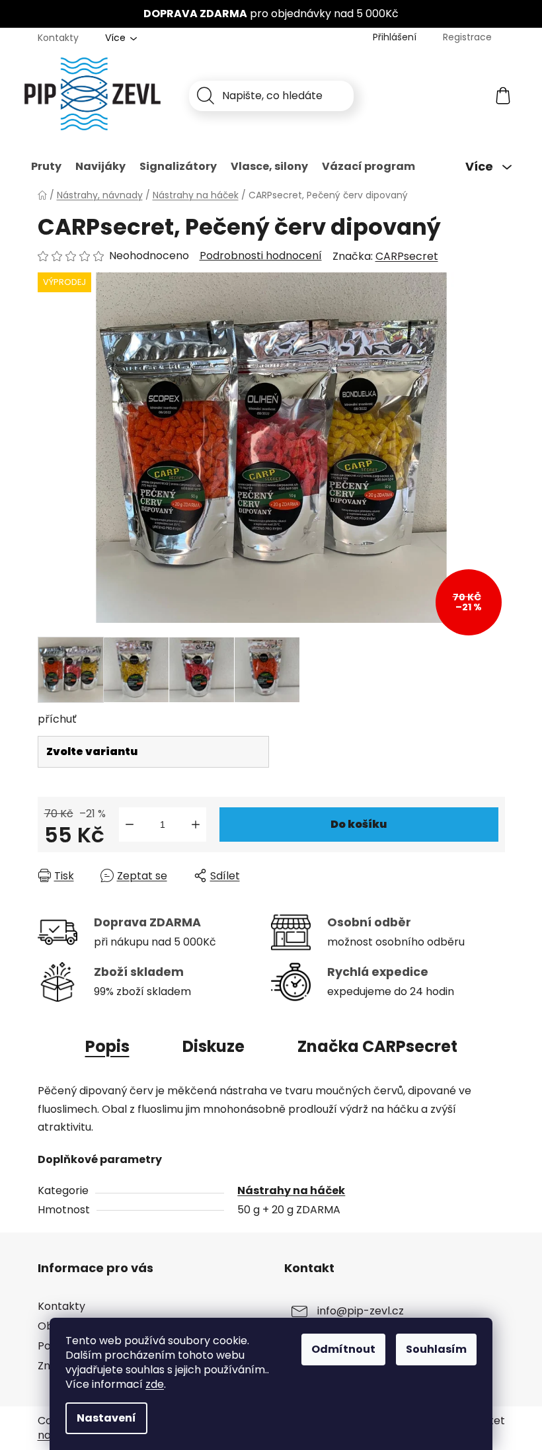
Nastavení (106, 1418)
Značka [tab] (377, 1046)
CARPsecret (406, 256)
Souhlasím (436, 1349)
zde (154, 1384)
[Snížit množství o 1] (129, 824)
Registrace (467, 37)
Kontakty (58, 37)
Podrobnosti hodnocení (261, 256)
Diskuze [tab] (213, 1046)
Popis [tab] (107, 1046)
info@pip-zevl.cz (360, 1310)
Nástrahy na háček (291, 1190)
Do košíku (358, 824)
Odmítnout (343, 1349)
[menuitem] (46, 166)
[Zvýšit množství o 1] (196, 824)
